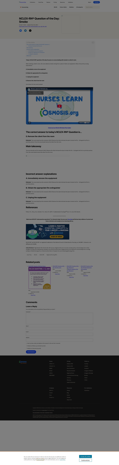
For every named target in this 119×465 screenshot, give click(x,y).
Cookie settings (40, 459)
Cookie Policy (62, 459)
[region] (59, 458)
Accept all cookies (85, 456)
